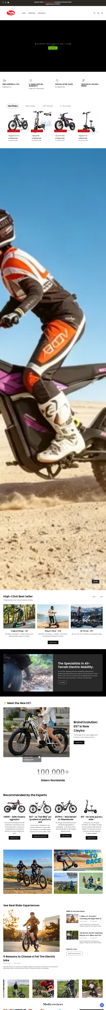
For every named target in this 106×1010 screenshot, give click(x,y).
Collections (31, 13)
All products (41, 13)
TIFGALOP (17, 963)
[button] (94, 13)
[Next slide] (101, 596)
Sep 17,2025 (7, 963)
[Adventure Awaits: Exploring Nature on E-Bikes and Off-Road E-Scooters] (72, 935)
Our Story (62, 682)
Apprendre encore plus (40, 836)
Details (95, 581)
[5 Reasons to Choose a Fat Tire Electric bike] (31, 930)
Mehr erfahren (66, 835)
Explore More (53, 642)
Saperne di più (14, 837)
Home (24, 13)
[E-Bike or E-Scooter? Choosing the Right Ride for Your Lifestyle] (72, 918)
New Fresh (53, 48)
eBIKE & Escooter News (74, 953)
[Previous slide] (94, 596)
